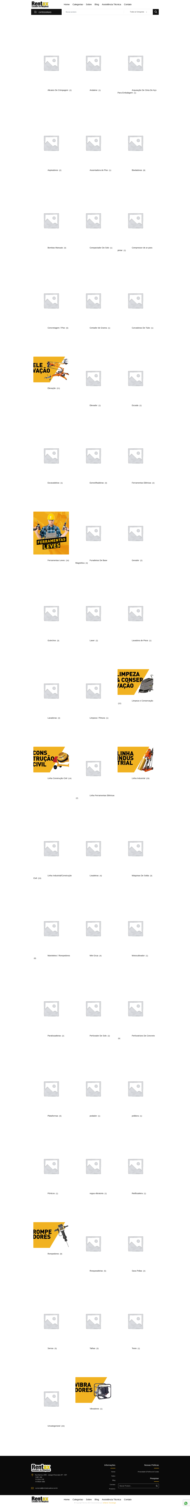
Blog (97, 4)
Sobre (89, 4)
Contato (128, 4)
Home (67, 4)
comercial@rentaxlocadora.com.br (46, 1488)
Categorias (78, 4)
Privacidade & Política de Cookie (148, 1472)
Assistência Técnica (111, 4)
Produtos (112, 1489)
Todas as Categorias (137, 12)
